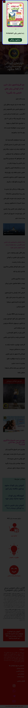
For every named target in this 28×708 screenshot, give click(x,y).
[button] (7, 15)
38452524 (10, 33)
